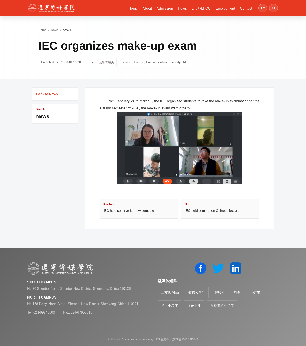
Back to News (47, 94)
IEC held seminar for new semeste (128, 207)
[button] (273, 8)
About (147, 8)
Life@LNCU (201, 8)
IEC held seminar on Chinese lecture (212, 207)
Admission (165, 8)
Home (133, 8)
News (182, 8)
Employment (225, 8)
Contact (246, 8)
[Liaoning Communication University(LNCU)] (51, 8)
